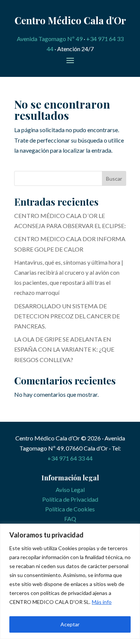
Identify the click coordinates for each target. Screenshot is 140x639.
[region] (70, 581)
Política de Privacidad (70, 499)
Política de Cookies (70, 508)
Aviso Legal (70, 489)
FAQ (70, 518)
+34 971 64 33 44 (70, 458)
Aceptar (70, 624)
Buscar (114, 178)
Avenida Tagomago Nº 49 (50, 38)
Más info (102, 602)
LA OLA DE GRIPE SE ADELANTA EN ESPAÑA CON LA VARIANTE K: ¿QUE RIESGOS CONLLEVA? (64, 349)
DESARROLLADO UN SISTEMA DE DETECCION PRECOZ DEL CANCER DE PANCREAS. (67, 316)
